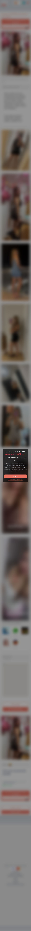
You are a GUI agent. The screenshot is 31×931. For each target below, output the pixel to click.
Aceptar (15, 476)
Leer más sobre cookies (15, 480)
